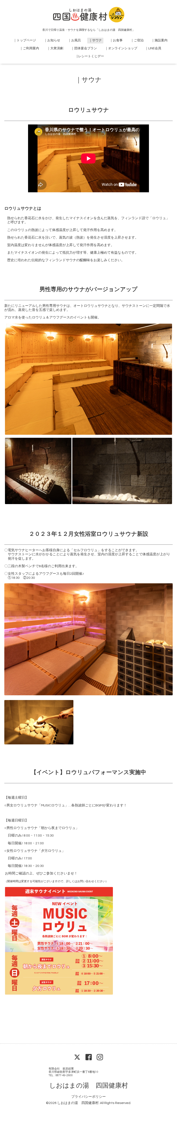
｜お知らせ (52, 40)
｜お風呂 (74, 40)
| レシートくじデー (90, 56)
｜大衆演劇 (55, 48)
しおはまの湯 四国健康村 (88, 1085)
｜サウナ (95, 40)
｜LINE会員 (153, 48)
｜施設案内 (159, 40)
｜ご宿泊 (137, 40)
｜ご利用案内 (29, 48)
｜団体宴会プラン (84, 48)
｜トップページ (24, 40)
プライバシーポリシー (88, 1096)
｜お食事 (116, 40)
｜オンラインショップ (121, 48)
